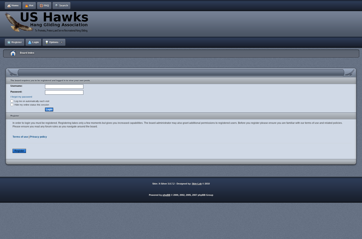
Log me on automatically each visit (31, 101)
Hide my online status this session (31, 104)
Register (19, 150)
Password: (16, 91)
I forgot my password (21, 96)
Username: (16, 86)
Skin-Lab (197, 183)
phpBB (166, 195)
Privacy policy (38, 136)
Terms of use (20, 136)
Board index (27, 52)
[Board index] (47, 22)
